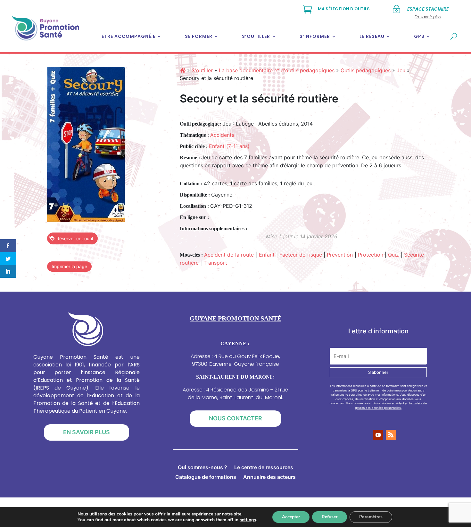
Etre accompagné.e (128, 36)
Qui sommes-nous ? (202, 467)
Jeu (401, 70)
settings (248, 520)
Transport (215, 262)
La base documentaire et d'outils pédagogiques (277, 70)
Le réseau (371, 36)
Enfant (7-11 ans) (229, 146)
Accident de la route (229, 254)
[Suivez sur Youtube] (378, 435)
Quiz (393, 254)
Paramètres (371, 517)
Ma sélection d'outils (344, 9)
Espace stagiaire (428, 9)
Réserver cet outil (74, 238)
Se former (198, 36)
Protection (370, 254)
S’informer (315, 36)
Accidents (222, 135)
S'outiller (202, 70)
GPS (419, 36)
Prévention (340, 254)
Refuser (329, 517)
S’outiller (256, 36)
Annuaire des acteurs (269, 477)
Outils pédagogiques (366, 70)
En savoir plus (86, 432)
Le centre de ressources (263, 467)
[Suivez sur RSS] (391, 435)
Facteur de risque (300, 254)
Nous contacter (235, 418)
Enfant (267, 254)
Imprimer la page (69, 266)
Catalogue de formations (205, 477)
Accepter (291, 517)
